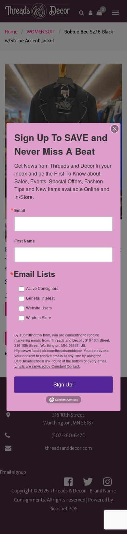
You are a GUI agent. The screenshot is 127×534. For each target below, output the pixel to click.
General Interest (40, 298)
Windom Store (38, 318)
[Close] (115, 129)
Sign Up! (63, 384)
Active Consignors (42, 288)
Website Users (39, 308)
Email (19, 211)
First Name (24, 241)
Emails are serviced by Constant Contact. (47, 366)
